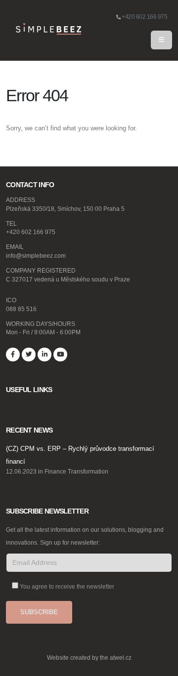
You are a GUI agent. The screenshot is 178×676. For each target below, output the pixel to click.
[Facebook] (13, 354)
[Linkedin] (44, 354)
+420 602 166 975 (144, 16)
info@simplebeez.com (36, 255)
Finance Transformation (76, 471)
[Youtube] (60, 354)
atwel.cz (121, 657)
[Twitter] (29, 354)
